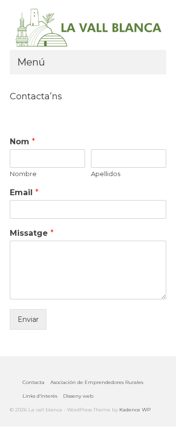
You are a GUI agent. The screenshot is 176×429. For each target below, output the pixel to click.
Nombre (23, 174)
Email (24, 192)
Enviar (28, 319)
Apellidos (105, 174)
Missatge (32, 233)
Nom (22, 141)
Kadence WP (135, 409)
